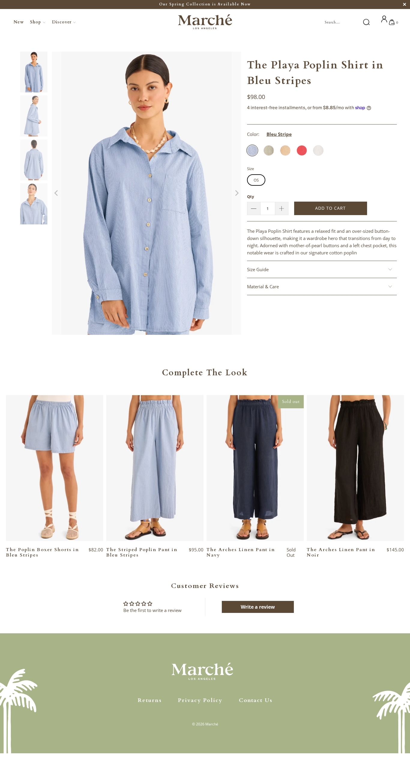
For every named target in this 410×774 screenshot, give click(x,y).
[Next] (236, 193)
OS (256, 180)
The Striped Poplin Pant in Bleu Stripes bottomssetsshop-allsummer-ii (154, 468)
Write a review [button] (258, 607)
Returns (150, 700)
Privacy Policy (200, 700)
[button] (38, 22)
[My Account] (384, 21)
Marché (211, 724)
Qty (250, 196)
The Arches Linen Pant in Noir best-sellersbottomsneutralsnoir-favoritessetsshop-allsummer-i (355, 468)
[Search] (366, 22)
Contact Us (256, 700)
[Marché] (205, 22)
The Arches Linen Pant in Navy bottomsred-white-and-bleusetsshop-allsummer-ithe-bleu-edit (255, 468)
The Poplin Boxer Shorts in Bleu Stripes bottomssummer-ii (54, 468)
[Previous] (56, 193)
